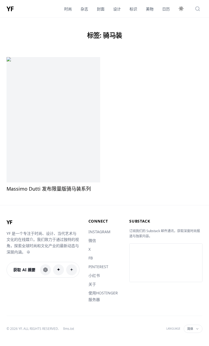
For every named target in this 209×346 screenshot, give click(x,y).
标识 (133, 8)
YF (10, 8)
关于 (92, 284)
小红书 (94, 275)
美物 (149, 8)
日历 (166, 8)
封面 (100, 8)
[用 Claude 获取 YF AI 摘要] (58, 269)
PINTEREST (98, 266)
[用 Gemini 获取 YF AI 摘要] (71, 269)
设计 (117, 8)
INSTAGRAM (99, 231)
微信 (92, 240)
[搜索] (197, 9)
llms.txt (68, 329)
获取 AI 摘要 (24, 269)
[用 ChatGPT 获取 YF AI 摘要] (45, 269)
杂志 (84, 8)
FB (90, 258)
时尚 (68, 8)
